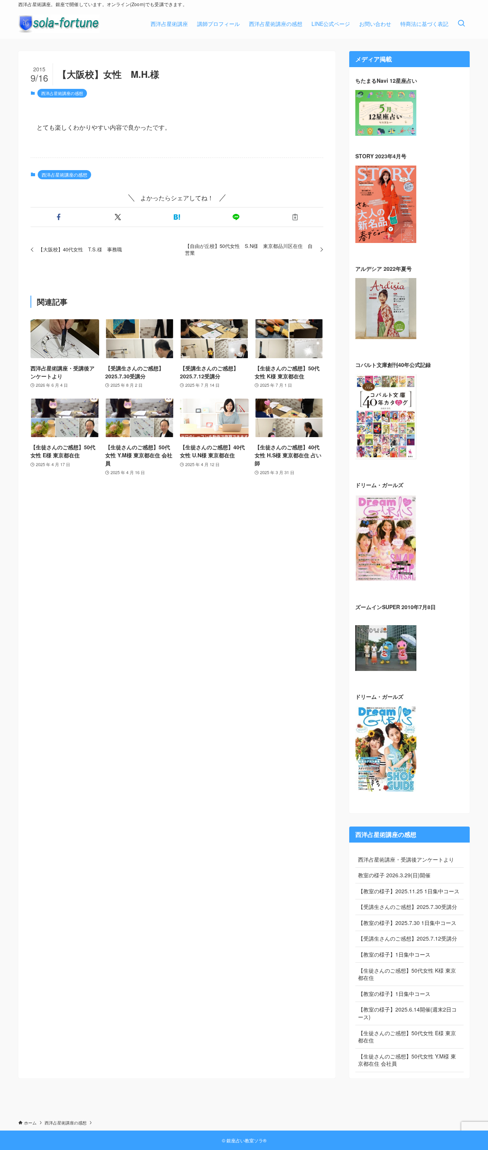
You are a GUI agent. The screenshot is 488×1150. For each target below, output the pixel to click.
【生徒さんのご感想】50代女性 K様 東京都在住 (407, 974)
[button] (58, 217)
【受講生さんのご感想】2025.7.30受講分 (407, 906)
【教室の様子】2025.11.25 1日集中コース (408, 891)
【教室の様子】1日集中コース (394, 954)
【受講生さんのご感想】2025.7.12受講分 (407, 938)
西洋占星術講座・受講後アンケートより (406, 859)
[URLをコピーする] (295, 217)
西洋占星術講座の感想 (62, 93)
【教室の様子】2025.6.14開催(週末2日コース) (407, 1013)
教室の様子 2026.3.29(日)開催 (394, 875)
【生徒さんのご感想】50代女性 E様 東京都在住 (407, 1036)
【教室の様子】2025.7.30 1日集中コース (407, 922)
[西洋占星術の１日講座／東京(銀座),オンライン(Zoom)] (59, 23)
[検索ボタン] (461, 23)
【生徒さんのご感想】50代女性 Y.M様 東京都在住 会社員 (407, 1060)
